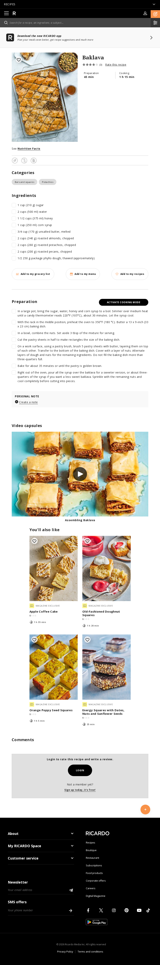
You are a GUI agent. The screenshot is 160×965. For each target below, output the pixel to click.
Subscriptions (94, 865)
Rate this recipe (115, 64)
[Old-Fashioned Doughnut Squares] (106, 568)
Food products (94, 873)
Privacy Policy (65, 951)
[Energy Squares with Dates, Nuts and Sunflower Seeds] (106, 667)
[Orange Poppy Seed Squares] (53, 667)
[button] (155, 14)
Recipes (90, 842)
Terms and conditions (90, 951)
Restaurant (92, 858)
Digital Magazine (95, 896)
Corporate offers (96, 880)
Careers (90, 888)
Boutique (91, 850)
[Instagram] (114, 910)
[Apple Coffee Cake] (53, 568)
